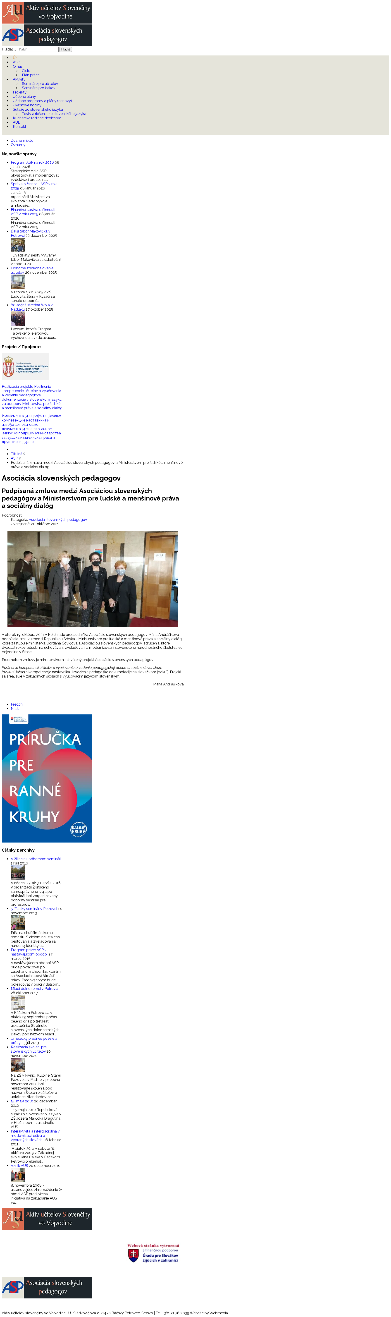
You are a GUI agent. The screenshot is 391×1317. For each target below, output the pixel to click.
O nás (18, 66)
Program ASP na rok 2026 (33, 162)
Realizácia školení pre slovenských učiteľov (29, 1049)
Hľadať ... (9, 49)
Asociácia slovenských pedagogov (58, 519)
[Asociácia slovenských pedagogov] (47, 45)
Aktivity (19, 79)
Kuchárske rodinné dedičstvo (37, 118)
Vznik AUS (20, 1166)
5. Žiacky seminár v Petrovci (34, 909)
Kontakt (19, 127)
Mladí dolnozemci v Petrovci (34, 989)
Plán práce (31, 75)
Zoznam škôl (22, 140)
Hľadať (65, 49)
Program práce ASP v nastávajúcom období (29, 952)
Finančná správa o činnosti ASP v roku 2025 (33, 212)
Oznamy (18, 145)
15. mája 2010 (22, 1101)
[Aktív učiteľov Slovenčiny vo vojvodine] (47, 22)
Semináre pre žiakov (38, 88)
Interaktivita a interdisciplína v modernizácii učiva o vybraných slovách (35, 1135)
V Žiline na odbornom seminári (36, 859)
